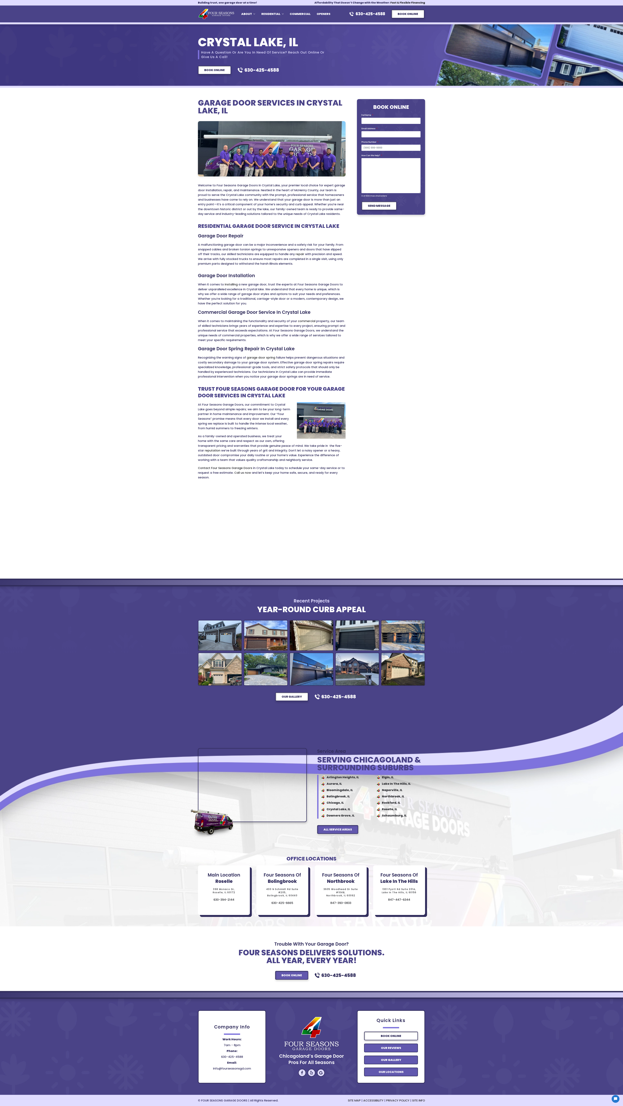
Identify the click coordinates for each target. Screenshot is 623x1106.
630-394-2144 (224, 900)
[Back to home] (217, 13)
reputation (212, 450)
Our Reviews (391, 1048)
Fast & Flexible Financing (407, 3)
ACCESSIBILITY (373, 1100)
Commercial (300, 14)
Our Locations (391, 1072)
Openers (323, 14)
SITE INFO (418, 1100)
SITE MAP (354, 1100)
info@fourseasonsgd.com (232, 1068)
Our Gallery (292, 697)
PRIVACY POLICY (397, 1100)
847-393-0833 (340, 903)
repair (300, 254)
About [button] (246, 14)
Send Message (379, 206)
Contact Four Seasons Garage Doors (225, 468)
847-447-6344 (399, 900)
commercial (306, 321)
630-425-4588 (370, 14)
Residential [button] (270, 14)
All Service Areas (338, 829)
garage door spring (261, 357)
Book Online (408, 14)
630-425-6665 (282, 903)
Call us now (242, 473)
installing (231, 284)
